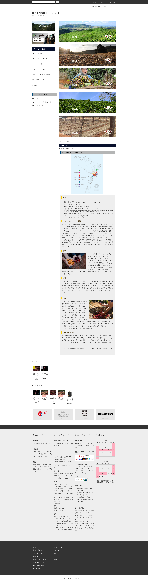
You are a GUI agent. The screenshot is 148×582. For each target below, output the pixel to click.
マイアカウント (58, 547)
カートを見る (57, 556)
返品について (36, 556)
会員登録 (95, 2)
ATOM (38, 568)
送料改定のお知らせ (37, 105)
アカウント (86, 2)
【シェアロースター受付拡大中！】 (41, 102)
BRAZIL (73, 141)
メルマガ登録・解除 (95, 6)
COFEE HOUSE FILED (61, 488)
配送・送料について (38, 553)
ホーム (34, 6)
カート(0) (112, 2)
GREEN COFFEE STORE (46, 13)
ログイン (103, 2)
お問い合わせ (106, 6)
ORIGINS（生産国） (66, 141)
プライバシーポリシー (39, 562)
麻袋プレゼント (36, 98)
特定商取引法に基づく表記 (40, 559)
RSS (34, 568)
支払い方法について (38, 550)
